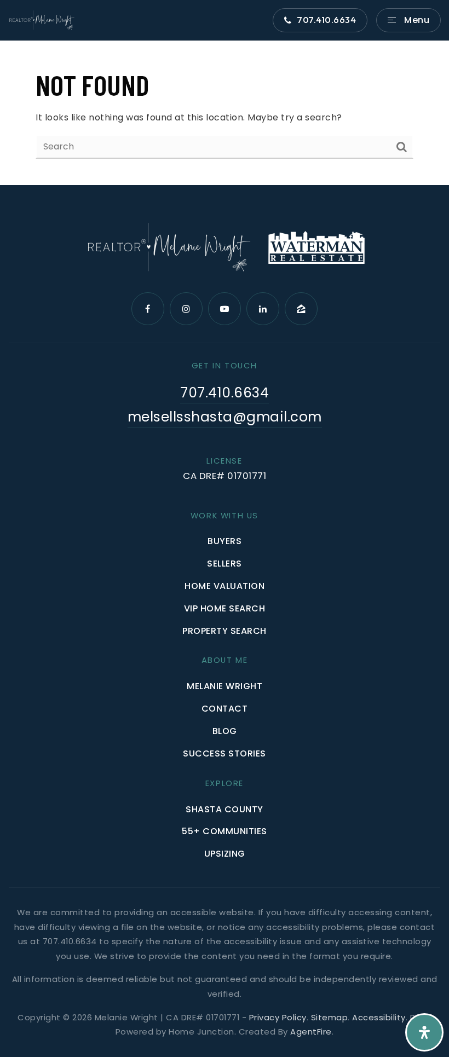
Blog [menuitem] (224, 731)
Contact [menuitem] (225, 708)
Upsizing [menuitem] (224, 853)
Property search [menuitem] (224, 631)
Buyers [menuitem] (224, 541)
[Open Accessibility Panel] (424, 1032)
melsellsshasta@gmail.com (225, 416)
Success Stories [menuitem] (224, 753)
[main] (224, 113)
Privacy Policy (278, 1017)
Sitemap (329, 1017)
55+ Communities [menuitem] (224, 831)
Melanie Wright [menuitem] (224, 686)
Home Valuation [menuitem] (224, 586)
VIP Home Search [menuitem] (225, 608)
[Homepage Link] (41, 19)
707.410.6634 (326, 19)
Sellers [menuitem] (224, 563)
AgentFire (311, 1031)
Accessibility (379, 1017)
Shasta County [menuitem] (224, 809)
